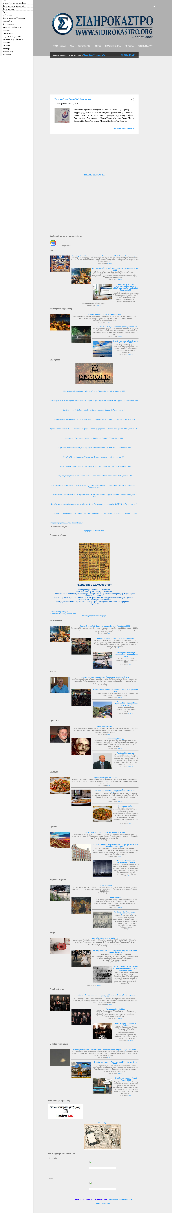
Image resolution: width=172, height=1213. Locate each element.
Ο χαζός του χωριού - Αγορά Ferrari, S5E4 (126, 1079)
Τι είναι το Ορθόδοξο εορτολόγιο (63, 614)
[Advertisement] (147, 87)
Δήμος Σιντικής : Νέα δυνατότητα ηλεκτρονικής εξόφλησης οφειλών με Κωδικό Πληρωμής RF (125, 287)
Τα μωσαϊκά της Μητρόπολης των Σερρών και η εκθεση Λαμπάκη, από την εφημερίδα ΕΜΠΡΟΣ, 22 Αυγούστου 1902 (94, 513)
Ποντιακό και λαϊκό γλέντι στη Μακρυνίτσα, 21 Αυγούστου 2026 (115, 269)
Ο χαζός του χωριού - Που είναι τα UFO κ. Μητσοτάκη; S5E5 (115, 1063)
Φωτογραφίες (84, 46)
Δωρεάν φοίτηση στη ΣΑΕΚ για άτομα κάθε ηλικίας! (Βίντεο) (105, 677)
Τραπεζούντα (115, 898)
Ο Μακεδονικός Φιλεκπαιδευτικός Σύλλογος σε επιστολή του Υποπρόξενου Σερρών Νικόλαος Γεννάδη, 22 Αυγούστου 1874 (94, 495)
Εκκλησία (7, 55)
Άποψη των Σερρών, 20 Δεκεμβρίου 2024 (104, 314)
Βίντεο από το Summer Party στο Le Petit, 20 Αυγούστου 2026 (115, 690)
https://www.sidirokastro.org (120, 1199)
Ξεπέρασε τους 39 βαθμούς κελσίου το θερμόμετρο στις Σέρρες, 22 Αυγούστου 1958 (94, 410)
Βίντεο (98, 46)
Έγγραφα (6, 48)
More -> (109, 263)
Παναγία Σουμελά (105, 885)
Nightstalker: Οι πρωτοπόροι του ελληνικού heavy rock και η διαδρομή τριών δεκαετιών (105, 996)
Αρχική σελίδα (59, 46)
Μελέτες (6, 45)
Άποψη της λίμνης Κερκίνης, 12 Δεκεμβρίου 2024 (125, 342)
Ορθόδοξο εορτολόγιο (59, 612)
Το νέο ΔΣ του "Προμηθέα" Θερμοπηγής (73, 99)
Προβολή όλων (128, 55)
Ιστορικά (6, 42)
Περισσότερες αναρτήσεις (94, 175)
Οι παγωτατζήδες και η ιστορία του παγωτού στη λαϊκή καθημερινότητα (115, 951)
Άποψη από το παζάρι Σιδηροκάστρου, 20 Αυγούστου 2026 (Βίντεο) (126, 704)
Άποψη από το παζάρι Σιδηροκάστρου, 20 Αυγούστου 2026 (126, 654)
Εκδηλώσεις (8, 52)
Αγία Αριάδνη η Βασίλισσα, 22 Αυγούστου (94, 590)
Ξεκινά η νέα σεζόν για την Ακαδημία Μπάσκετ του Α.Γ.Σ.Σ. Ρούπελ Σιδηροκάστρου (104, 256)
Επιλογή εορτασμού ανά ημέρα (94, 616)
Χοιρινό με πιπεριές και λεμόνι (105, 778)
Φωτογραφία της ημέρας (13, 6)
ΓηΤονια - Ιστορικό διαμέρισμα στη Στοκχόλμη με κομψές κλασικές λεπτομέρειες (115, 845)
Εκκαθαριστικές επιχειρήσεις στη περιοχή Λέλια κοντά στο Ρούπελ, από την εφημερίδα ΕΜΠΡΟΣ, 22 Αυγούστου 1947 (94, 504)
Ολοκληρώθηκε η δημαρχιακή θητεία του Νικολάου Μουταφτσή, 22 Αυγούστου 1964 (94, 457)
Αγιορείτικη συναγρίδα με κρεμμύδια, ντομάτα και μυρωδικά (115, 791)
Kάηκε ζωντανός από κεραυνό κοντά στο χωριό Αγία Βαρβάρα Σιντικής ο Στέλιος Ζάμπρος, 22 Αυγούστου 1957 (94, 419)
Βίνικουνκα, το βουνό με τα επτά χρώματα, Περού (105, 832)
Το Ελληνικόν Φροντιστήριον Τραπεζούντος (125, 913)
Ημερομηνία (88, 531)
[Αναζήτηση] (154, 6)
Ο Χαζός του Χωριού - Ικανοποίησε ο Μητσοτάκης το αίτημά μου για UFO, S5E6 (104, 1050)
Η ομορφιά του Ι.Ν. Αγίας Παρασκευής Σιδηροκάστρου (115, 327)
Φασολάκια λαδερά (126, 806)
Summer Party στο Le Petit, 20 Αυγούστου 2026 (115, 638)
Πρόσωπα (129, 46)
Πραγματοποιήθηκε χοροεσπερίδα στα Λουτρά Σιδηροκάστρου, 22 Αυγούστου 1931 (94, 391)
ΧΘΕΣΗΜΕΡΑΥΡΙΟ (145, 46)
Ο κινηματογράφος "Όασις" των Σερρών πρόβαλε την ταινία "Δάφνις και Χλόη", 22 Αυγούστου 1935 (94, 466)
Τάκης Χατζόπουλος (105, 726)
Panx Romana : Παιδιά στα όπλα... (125, 1024)
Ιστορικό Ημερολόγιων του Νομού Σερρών (66, 523)
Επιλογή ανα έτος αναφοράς (15, 3)
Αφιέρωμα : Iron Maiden (115, 1009)
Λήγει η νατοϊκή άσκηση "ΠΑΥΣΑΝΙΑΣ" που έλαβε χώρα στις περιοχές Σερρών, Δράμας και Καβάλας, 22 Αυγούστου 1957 (94, 429)
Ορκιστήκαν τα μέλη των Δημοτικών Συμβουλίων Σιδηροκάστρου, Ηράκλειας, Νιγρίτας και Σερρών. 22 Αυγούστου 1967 (94, 400)
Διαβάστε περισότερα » (123, 129)
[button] (132, 100)
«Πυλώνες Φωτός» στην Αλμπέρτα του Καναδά (125, 862)
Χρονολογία (99, 531)
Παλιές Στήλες (102, 1123)
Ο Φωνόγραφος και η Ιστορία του (104, 938)
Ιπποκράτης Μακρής (115, 739)
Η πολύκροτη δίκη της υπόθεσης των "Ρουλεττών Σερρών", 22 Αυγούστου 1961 (94, 438)
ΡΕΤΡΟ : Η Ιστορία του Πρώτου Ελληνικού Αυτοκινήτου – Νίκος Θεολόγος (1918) (125, 968)
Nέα (72, 46)
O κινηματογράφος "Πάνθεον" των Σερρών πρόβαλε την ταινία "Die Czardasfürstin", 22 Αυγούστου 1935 (94, 476)
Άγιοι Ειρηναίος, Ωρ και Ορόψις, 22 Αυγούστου (94, 592)
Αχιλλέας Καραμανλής (126, 753)
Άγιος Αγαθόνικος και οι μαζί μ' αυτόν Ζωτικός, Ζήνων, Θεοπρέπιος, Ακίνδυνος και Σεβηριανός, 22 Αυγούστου (94, 603)
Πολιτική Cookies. (102, 1203)
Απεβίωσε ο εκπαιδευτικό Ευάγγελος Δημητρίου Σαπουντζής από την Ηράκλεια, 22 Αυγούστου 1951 (94, 447)
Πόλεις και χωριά (113, 46)
